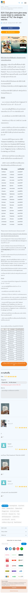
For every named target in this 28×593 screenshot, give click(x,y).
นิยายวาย (13, 520)
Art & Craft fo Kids (14, 511)
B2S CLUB (3, 528)
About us (3, 535)
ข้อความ (3, 388)
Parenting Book (13, 506)
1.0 (8, 378)
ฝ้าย (9, 421)
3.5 (13, 378)
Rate (2, 376)
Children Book (18, 508)
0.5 (7, 378)
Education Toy (12, 514)
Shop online (4, 532)
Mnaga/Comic (5, 511)
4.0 (14, 378)
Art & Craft (4, 514)
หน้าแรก (2, 6)
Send (24, 543)
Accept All (14, 587)
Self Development (6, 517)
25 (22, 429)
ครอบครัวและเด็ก (6, 520)
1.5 (9, 378)
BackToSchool (17, 522)
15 (20, 429)
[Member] (22, 3)
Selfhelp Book (10, 508)
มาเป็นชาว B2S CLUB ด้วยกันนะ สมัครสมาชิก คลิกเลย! (14, 364)
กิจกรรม (6, 6)
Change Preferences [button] (14, 590)
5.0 (16, 378)
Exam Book (21, 506)
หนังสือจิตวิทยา (15, 517)
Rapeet (9, 444)
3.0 (12, 378)
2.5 (11, 378)
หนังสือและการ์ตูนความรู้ (7, 522)
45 (25, 429)
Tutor (18, 514)
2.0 (10, 378)
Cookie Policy (13, 585)
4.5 (15, 378)
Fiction (3, 508)
